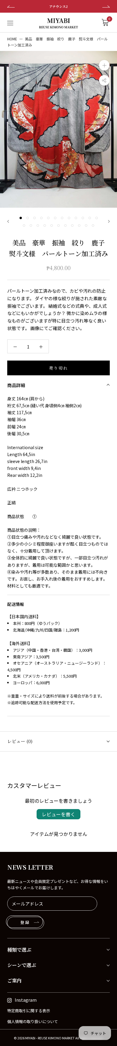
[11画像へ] (89, 218)
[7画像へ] (62, 218)
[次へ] (109, 221)
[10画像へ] (83, 218)
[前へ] (8, 221)
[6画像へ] (55, 218)
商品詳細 (16, 385)
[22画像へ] (86, 225)
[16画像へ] (45, 225)
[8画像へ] (69, 218)
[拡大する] (104, 65)
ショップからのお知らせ (77, 6)
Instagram (26, 1000)
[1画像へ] (21, 218)
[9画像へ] (76, 218)
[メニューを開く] (10, 22)
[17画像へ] (51, 225)
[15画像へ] (38, 225)
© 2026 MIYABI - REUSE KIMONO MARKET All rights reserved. (58, 1037)
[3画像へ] (34, 218)
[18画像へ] (58, 225)
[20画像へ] (72, 225)
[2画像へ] (27, 218)
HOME (12, 38)
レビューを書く (58, 814)
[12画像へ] (96, 218)
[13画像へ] (24, 225)
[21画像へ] (79, 225)
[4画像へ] (41, 218)
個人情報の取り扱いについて (32, 1021)
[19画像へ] (65, 225)
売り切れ (58, 368)
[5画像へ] (48, 218)
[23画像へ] (93, 225)
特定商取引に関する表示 (28, 1010)
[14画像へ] (31, 225)
